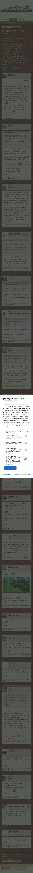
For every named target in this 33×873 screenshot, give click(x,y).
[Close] (29, 398)
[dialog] (16, 436)
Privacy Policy (27, 474)
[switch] (25, 436)
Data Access (16, 474)
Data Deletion (6, 474)
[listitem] (16, 432)
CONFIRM (10, 467)
